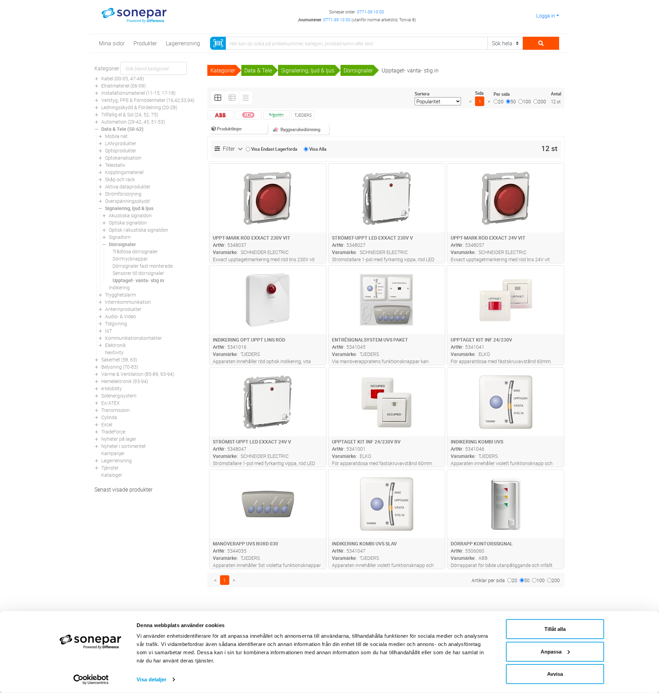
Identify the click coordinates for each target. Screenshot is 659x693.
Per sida (502, 94)
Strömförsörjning (123, 193)
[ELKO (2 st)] (248, 115)
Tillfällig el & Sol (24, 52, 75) (129, 114)
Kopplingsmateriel (124, 172)
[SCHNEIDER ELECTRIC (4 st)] (276, 115)
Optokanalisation (123, 157)
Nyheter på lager (118, 439)
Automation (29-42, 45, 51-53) (133, 121)
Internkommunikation (128, 302)
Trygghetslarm (120, 294)
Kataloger (111, 475)
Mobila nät (116, 136)
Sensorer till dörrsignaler (138, 273)
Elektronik (115, 345)
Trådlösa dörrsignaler (135, 251)
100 (527, 101)
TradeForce (113, 431)
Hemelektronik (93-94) (124, 381)
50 (513, 101)
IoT (108, 330)
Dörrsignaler (122, 244)
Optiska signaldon (128, 222)
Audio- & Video (120, 316)
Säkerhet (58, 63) (119, 359)
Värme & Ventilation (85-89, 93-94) (137, 374)
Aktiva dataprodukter (127, 186)
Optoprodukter (120, 150)
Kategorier (106, 68)
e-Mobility (111, 388)
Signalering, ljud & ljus (129, 208)
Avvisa (555, 674)
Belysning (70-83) (119, 366)
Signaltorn (120, 237)
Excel (106, 424)
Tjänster (110, 467)
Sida (479, 93)
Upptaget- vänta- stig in (138, 280)
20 (501, 101)
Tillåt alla (555, 629)
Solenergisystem (118, 395)
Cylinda (109, 417)
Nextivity (114, 352)
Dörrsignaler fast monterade (143, 266)
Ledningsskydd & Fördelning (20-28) (139, 107)
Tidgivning (116, 323)
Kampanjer (113, 453)
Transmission (115, 410)
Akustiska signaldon (130, 215)
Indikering (119, 287)
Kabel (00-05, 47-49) (122, 78)
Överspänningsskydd (127, 201)
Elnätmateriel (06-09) (123, 85)
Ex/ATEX (110, 403)
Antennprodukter (123, 309)
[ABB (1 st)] (220, 115)
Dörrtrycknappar (130, 258)
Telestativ (115, 165)
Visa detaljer (151, 679)
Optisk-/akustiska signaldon (138, 230)
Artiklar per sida (488, 580)
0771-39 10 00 (370, 11)
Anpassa (551, 651)
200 (542, 101)
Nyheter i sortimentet (123, 446)
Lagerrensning (116, 460)
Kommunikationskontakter (133, 338)
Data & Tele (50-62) (122, 129)
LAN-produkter (120, 143)
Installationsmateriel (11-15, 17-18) (138, 93)
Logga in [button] (545, 15)
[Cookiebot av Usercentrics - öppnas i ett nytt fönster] (91, 679)
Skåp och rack (120, 179)
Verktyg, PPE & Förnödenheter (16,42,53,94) (148, 100)
